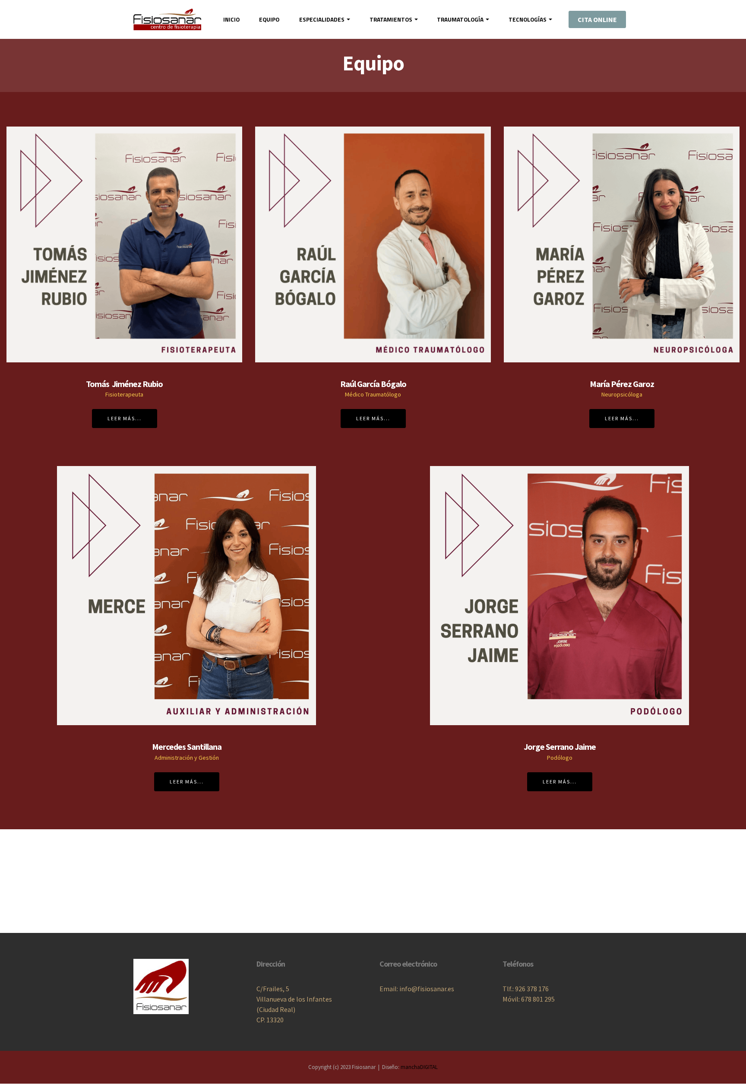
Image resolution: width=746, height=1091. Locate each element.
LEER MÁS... (124, 418)
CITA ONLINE (597, 19)
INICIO (231, 19)
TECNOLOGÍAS (528, 19)
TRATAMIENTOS (391, 19)
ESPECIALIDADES (322, 19)
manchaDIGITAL (419, 1067)
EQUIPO (269, 19)
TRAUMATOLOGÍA (460, 19)
